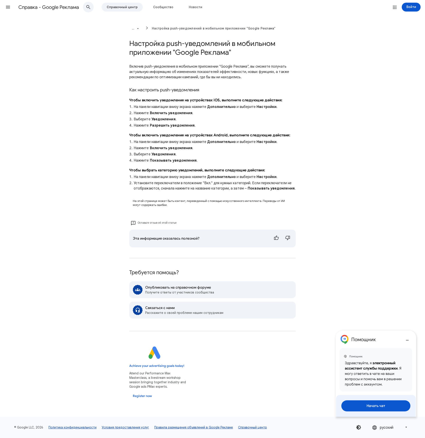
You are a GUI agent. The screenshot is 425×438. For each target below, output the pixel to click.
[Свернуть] (407, 338)
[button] (8, 7)
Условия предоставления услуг (125, 427)
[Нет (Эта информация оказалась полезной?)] (287, 238)
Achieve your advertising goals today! (156, 366)
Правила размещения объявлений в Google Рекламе (193, 427)
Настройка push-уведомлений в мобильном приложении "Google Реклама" (214, 28)
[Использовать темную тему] (358, 427)
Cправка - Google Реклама (48, 7)
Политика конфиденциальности (72, 427)
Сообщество (163, 7)
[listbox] (390, 427)
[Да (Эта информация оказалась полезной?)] (276, 238)
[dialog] (376, 373)
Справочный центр (122, 7)
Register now (142, 396)
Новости (195, 7)
